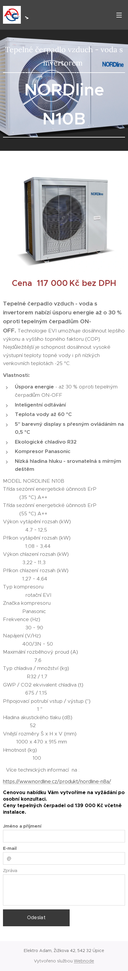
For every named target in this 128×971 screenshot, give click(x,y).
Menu (119, 15)
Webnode (84, 961)
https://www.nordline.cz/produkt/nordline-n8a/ (57, 781)
